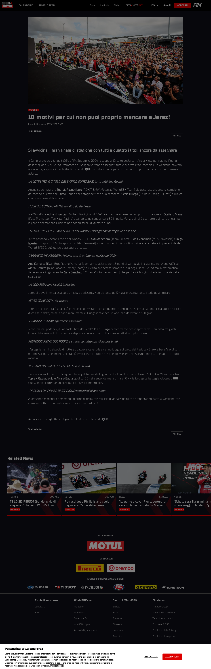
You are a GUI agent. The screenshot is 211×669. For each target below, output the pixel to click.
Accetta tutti (172, 656)
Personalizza (151, 656)
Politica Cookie (56, 666)
